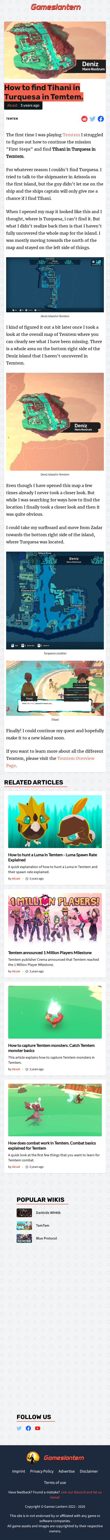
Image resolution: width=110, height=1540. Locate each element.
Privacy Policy (41, 1471)
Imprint (18, 1471)
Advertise (67, 1471)
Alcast (12, 105)
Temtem (12, 119)
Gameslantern (55, 6)
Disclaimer (89, 1471)
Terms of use (55, 1482)
